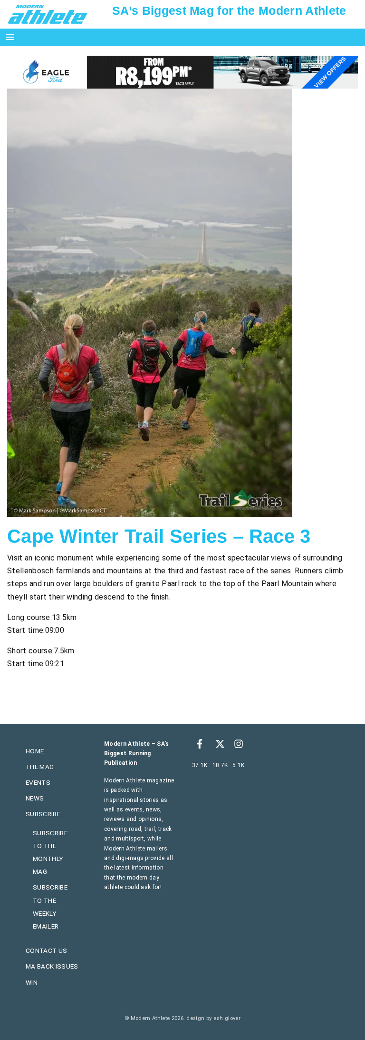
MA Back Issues (52, 966)
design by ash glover (213, 1018)
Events (38, 782)
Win (32, 982)
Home (35, 751)
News (35, 798)
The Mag (40, 766)
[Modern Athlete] (47, 14)
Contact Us (46, 950)
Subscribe (43, 814)
